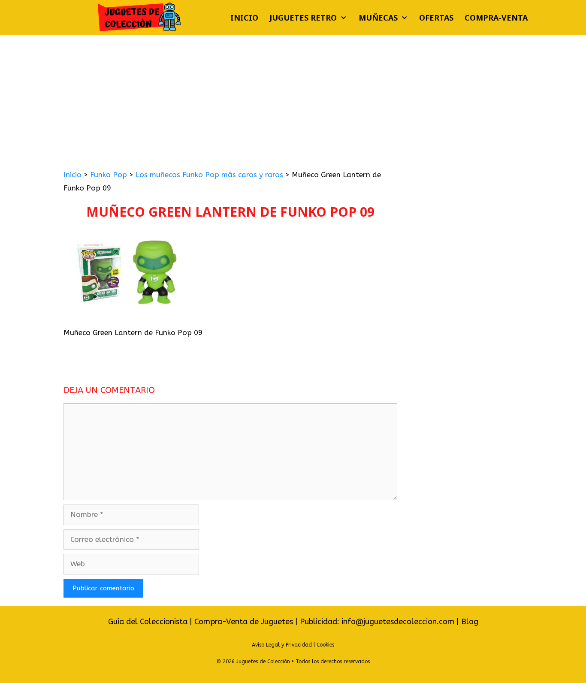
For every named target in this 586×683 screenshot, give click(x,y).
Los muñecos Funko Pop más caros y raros (209, 174)
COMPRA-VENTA (496, 17)
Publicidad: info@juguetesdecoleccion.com (378, 621)
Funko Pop (108, 174)
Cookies (325, 645)
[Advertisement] (293, 99)
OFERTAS (436, 17)
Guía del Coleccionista (147, 621)
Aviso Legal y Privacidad (282, 645)
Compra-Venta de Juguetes (243, 621)
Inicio (244, 17)
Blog (469, 621)
